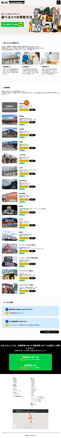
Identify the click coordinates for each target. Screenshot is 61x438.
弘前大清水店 (23, 180)
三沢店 (21, 168)
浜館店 (21, 142)
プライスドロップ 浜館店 (26, 285)
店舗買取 (15, 379)
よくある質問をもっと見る (49, 332)
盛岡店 (21, 206)
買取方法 (14, 378)
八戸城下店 (22, 155)
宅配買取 (15, 382)
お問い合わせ (15, 394)
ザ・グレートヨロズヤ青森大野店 (28, 258)
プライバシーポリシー (17, 391)
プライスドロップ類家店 (26, 271)
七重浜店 (21, 129)
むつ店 (21, 219)
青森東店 (21, 116)
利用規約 (15, 392)
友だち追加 (22, 124)
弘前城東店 (22, 193)
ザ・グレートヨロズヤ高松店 (27, 245)
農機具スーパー (34, 405)
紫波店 (21, 232)
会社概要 (15, 386)
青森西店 (21, 104)
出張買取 (15, 381)
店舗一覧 (32, 378)
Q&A (14, 388)
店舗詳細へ (32, 109)
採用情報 (15, 389)
